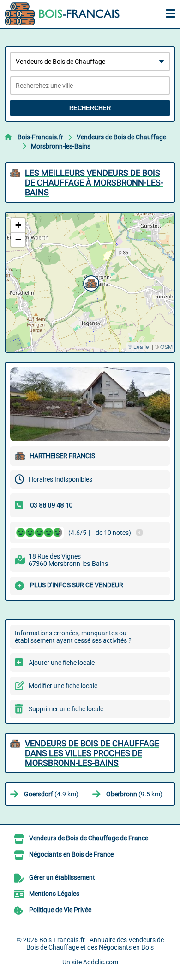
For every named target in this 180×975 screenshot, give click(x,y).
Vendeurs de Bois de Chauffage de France (88, 838)
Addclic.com (100, 962)
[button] (90, 282)
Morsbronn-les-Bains (60, 146)
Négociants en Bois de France (71, 854)
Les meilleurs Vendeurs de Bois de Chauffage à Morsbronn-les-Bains (94, 182)
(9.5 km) (134, 794)
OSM (166, 346)
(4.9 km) (51, 794)
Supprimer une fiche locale (66, 709)
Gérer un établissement (62, 877)
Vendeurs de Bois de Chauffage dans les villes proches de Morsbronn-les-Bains (92, 753)
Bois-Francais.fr (40, 137)
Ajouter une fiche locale (62, 662)
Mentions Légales (54, 893)
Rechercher (90, 108)
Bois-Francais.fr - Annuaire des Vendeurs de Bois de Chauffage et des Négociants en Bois (95, 943)
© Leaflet (139, 346)
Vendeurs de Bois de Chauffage (121, 137)
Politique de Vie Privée (60, 909)
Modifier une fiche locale (63, 685)
